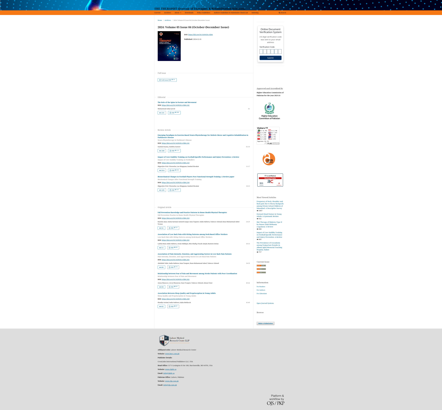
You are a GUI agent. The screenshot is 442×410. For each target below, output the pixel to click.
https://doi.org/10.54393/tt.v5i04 (200, 34)
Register (278, 2)
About (177, 13)
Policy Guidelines (203, 13)
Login (286, 2)
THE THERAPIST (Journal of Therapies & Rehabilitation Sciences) (199, 8)
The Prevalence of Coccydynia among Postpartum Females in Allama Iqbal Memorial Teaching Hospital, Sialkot (269, 246)
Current (157, 13)
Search (283, 13)
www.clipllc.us (170, 369)
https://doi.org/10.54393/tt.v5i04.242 (175, 105)
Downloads (189, 13)
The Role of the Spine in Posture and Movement (177, 102)
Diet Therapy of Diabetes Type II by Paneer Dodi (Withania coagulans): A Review (269, 224)
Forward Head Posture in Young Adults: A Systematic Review (269, 215)
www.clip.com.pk (172, 381)
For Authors (261, 290)
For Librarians (262, 293)
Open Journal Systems (265, 303)
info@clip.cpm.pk (170, 385)
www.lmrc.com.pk (172, 354)
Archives (167, 13)
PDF (175, 113)
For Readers (261, 287)
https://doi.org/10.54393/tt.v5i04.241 (175, 143)
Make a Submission (265, 323)
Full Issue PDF (168, 80)
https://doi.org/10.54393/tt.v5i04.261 (175, 260)
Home (160, 20)
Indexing (255, 13)
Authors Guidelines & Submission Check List (231, 13)
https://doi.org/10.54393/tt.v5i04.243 (175, 163)
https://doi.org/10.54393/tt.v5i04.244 (175, 182)
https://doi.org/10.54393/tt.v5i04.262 (175, 279)
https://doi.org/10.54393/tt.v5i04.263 (175, 218)
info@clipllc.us (168, 373)
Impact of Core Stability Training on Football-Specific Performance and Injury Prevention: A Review (269, 234)
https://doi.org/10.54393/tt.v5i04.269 (175, 299)
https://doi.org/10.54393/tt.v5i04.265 (175, 240)
